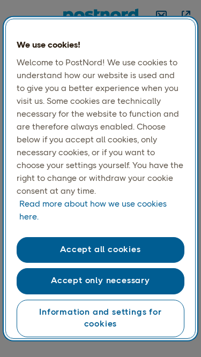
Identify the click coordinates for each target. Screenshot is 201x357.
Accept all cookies (100, 250)
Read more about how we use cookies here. (93, 211)
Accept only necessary (100, 281)
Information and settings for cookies (100, 318)
